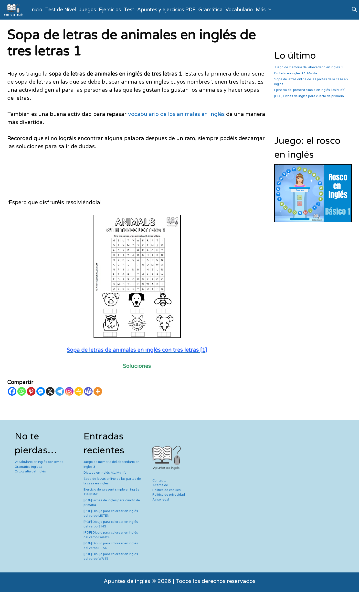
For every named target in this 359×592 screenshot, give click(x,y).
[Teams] (88, 391)
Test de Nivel (60, 10)
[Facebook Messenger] (40, 391)
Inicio (36, 10)
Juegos (87, 10)
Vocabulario (239, 10)
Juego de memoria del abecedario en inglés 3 (308, 67)
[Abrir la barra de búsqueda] (354, 10)
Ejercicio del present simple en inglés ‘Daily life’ (309, 90)
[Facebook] (12, 391)
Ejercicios (110, 10)
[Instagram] (69, 391)
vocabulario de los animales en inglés (176, 114)
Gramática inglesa (28, 467)
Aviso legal (160, 500)
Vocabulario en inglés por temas (39, 462)
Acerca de (160, 485)
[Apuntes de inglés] (14, 10)
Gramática (210, 10)
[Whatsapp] (21, 391)
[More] (98, 391)
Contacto (159, 480)
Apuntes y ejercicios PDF (166, 10)
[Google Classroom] (78, 391)
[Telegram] (59, 391)
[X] (50, 391)
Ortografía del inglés (30, 471)
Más (261, 10)
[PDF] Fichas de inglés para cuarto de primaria (309, 96)
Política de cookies (166, 490)
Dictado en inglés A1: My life (295, 73)
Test (129, 10)
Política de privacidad (168, 495)
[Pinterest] (31, 391)
